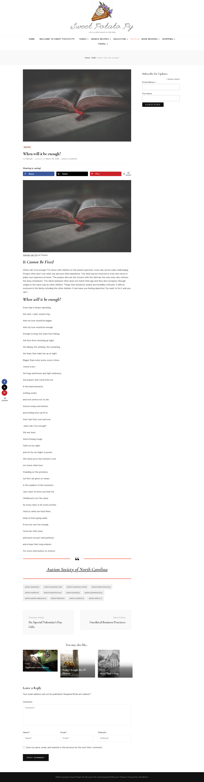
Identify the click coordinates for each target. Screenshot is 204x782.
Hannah (29, 158)
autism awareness (32, 587)
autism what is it (95, 598)
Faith (134, 39)
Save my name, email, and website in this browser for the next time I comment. (64, 747)
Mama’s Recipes (100, 39)
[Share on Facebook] (4, 382)
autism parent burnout (52, 592)
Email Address (149, 82)
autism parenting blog (93, 592)
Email (63, 732)
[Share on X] (4, 387)
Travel (102, 44)
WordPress (143, 777)
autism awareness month (77, 587)
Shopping (167, 39)
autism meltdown (32, 592)
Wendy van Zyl (30, 255)
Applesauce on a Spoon (37, 667)
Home (32, 39)
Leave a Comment (69, 158)
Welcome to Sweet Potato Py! (57, 39)
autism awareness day (53, 587)
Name (26, 732)
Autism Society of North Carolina (77, 569)
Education (120, 39)
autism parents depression (35, 598)
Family (83, 39)
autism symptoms (77, 598)
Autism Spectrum (58, 598)
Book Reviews (150, 39)
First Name (147, 93)
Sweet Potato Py (76, 777)
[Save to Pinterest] (4, 393)
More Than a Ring (109, 673)
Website (102, 732)
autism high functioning (101, 587)
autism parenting (73, 592)
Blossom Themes (119, 777)
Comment (27, 701)
